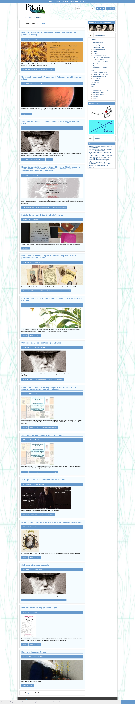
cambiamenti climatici (105, 148)
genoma (90, 157)
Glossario (97, 138)
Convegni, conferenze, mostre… (102, 74)
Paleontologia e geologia (100, 67)
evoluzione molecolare (106, 153)
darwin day (96, 152)
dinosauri (103, 152)
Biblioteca (42, 290)
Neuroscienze (96, 64)
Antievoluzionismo (26, 600)
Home (50, 1)
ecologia (109, 152)
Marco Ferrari (46, 128)
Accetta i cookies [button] (128, 702)
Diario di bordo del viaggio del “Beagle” (39, 608)
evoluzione (97, 153)
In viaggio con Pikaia (102, 61)
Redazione (35, 39)
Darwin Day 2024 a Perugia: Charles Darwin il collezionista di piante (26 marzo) (48, 34)
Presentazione (74, 1)
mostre (98, 161)
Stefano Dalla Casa (39, 484)
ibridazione (98, 157)
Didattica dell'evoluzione (99, 76)
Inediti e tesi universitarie (99, 94)
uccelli (91, 167)
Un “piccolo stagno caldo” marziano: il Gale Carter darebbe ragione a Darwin (51, 78)
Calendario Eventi (100, 35)
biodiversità (93, 148)
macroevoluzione (101, 159)
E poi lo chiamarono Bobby (33, 652)
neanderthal (104, 161)
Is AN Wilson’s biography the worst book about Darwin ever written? (52, 522)
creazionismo (108, 150)
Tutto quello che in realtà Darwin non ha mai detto (43, 480)
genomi (94, 157)
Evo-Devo (95, 53)
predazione (101, 162)
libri (95, 159)
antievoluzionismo (107, 146)
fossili (109, 155)
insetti (102, 157)
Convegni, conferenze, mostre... (30, 69)
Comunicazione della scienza (37, 159)
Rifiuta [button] (117, 702)
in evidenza (49, 159)
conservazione (100, 151)
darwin (90, 152)
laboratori (91, 159)
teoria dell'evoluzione (104, 165)
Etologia (95, 51)
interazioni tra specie (107, 157)
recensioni (92, 164)
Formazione (96, 80)
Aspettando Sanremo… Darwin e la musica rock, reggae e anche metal (50, 122)
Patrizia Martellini (38, 656)
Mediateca (96, 98)
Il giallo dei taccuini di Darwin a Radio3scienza (42, 215)
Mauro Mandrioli (39, 262)
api (111, 146)
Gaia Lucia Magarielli (40, 83)
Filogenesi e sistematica (99, 55)
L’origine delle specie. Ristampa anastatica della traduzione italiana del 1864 (51, 299)
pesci (93, 162)
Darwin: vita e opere (52, 290)
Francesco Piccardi (40, 347)
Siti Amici (83, 1)
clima (98, 149)
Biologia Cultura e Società (47, 69)
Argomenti (25, 159)
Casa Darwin (25, 248)
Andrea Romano (57, 128)
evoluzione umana (97, 156)
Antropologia (96, 44)
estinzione (92, 153)
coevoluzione (102, 149)
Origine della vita (26, 114)
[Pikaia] (35, 13)
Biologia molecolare (98, 46)
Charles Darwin (93, 149)
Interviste (95, 96)
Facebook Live (97, 78)
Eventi (92, 70)
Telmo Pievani (94, 165)
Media (68, 290)
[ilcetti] (26, 700)
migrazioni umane (93, 161)
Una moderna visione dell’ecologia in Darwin (41, 343)
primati (105, 162)
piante (96, 162)
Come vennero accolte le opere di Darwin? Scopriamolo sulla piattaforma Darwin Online (48, 257)
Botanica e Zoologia (98, 47)
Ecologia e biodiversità (28, 207)
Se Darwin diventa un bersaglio (35, 565)
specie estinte (106, 164)
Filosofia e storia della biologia (58, 207)
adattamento (92, 146)
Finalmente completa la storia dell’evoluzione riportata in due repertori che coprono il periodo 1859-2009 (48, 388)
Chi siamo (57, 1)
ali (96, 146)
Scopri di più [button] (56, 702)
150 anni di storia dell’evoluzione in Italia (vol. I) (42, 435)
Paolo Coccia (37, 128)
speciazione (98, 164)
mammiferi (107, 159)
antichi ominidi (101, 146)
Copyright (65, 1)
